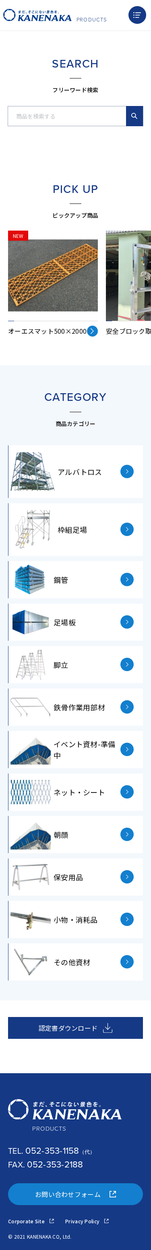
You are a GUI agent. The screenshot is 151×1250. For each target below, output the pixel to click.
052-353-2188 (55, 1164)
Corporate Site (27, 1221)
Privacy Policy (83, 1221)
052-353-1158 (52, 1150)
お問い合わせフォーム (68, 1194)
